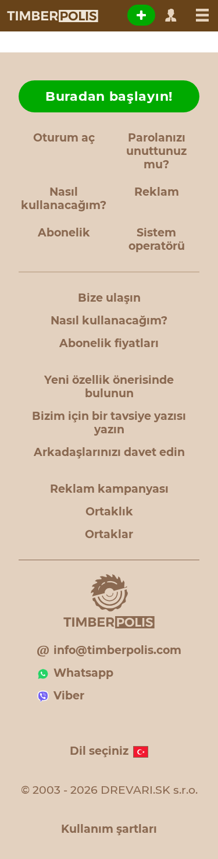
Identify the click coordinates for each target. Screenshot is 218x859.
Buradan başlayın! (109, 96)
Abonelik (64, 232)
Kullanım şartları (109, 829)
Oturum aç (64, 137)
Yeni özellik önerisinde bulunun (109, 386)
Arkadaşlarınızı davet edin (109, 452)
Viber (68, 695)
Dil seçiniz (99, 751)
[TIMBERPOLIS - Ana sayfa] (52, 15)
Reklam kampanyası (109, 489)
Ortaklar (109, 534)
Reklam (156, 192)
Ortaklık (109, 511)
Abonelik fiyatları (109, 343)
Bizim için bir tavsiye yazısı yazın (109, 422)
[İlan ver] (141, 15)
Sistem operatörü (156, 239)
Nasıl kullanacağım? (63, 198)
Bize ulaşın (109, 298)
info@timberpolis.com (117, 650)
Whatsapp (83, 673)
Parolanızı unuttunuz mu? (156, 151)
